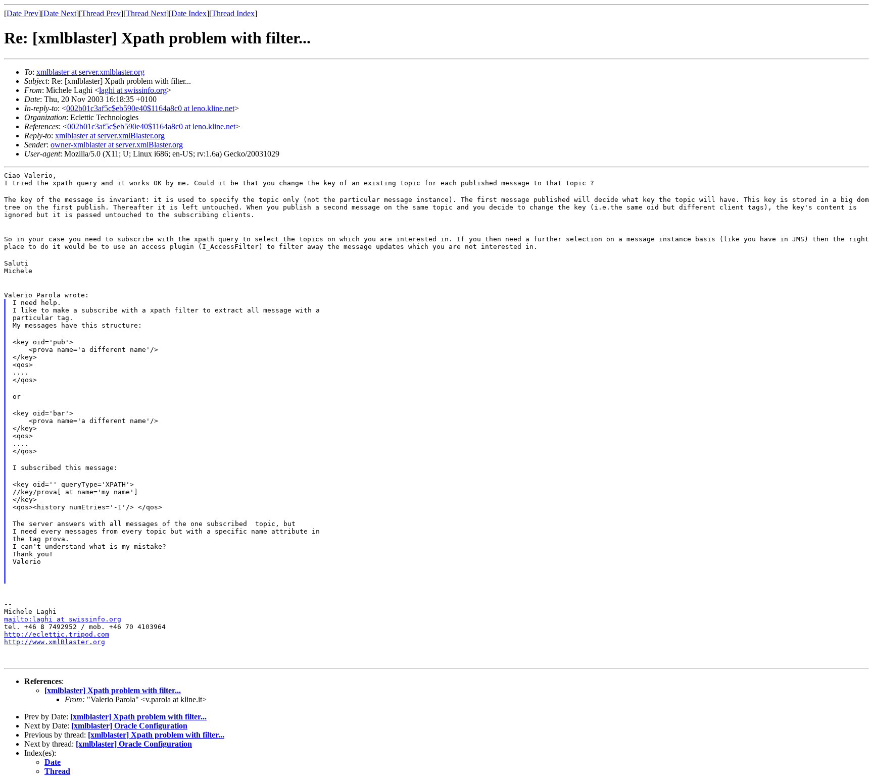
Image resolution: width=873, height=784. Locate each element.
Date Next (59, 13)
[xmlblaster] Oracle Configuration (129, 725)
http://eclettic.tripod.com (56, 634)
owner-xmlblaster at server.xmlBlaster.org (117, 144)
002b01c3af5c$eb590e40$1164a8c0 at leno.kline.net (150, 108)
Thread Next (146, 13)
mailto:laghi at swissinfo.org (62, 619)
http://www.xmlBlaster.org (54, 642)
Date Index (189, 13)
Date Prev (22, 13)
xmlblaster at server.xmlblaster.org (90, 72)
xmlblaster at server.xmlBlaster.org (110, 135)
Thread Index (233, 13)
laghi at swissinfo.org (133, 90)
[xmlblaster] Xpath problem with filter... (112, 690)
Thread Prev (101, 13)
